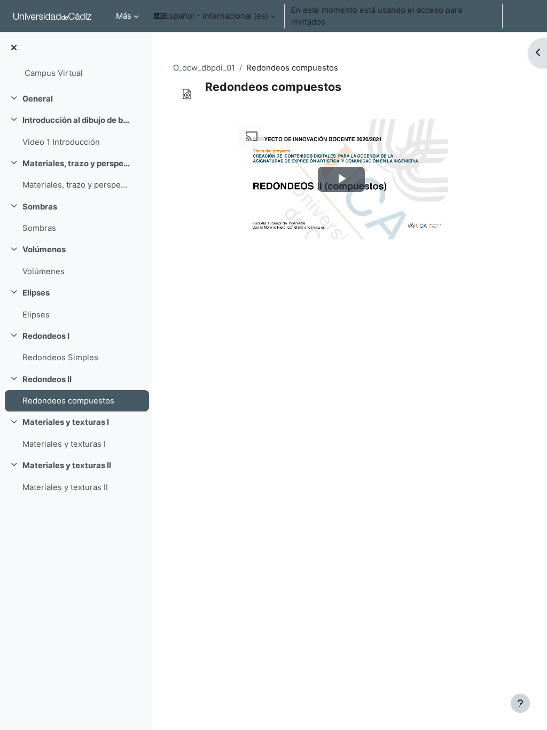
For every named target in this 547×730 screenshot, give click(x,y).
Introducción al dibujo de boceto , (76, 120)
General (37, 99)
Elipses (36, 293)
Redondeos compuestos (68, 401)
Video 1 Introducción (61, 142)
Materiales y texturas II (66, 465)
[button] (214, 16)
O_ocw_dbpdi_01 (204, 68)
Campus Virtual (54, 73)
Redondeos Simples (60, 357)
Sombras (39, 207)
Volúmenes (44, 249)
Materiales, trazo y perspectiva (76, 163)
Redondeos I (45, 336)
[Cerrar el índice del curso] (14, 48)
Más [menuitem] (123, 16)
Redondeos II (47, 379)
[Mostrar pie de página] (520, 703)
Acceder (522, 16)
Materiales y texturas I (65, 422)
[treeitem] (76, 99)
